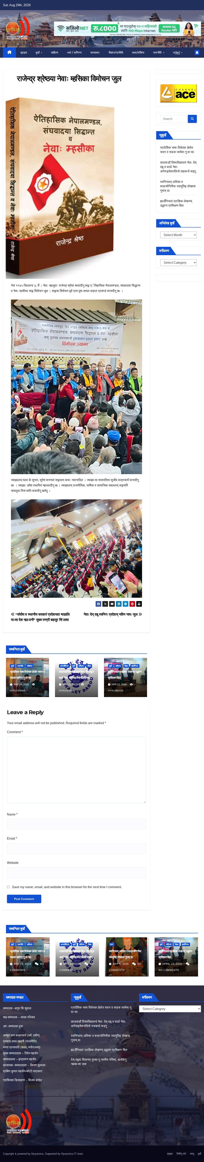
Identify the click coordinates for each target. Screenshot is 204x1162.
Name (12, 814)
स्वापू (192, 1153)
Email (12, 838)
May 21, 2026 (72, 964)
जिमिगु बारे (181, 1153)
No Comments (169, 970)
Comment (15, 732)
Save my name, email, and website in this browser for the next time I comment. (67, 887)
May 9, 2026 (121, 964)
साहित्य (54, 52)
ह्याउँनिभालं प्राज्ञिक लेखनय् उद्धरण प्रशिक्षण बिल (99, 1050)
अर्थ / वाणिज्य (74, 52)
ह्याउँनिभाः (134, 666)
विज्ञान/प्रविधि (116, 52)
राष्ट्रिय (29, 666)
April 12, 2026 (172, 964)
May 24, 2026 (23, 964)
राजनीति (158, 52)
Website (13, 862)
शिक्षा (89, 666)
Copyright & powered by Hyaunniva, (24, 1153)
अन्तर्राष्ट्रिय (64, 666)
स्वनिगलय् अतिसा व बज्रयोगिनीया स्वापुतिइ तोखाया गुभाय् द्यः (178, 186)
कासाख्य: (95, 52)
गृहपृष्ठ (23, 52)
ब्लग (111, 944)
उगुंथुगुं (177, 52)
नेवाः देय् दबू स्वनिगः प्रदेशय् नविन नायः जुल (111, 614)
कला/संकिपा (138, 52)
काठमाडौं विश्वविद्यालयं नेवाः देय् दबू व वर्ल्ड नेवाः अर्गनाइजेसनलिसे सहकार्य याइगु (76, 677)
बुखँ (38, 52)
